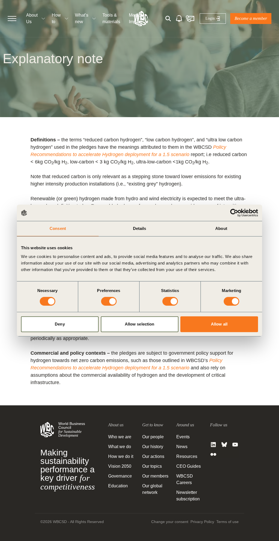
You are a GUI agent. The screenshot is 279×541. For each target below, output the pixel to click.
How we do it (120, 456)
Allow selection (139, 324)
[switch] (109, 301)
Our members (155, 476)
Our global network (152, 489)
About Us (32, 18)
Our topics (152, 466)
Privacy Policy (202, 521)
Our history (152, 446)
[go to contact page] (189, 18)
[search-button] (168, 18)
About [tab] (221, 228)
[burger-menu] (12, 18)
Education (118, 486)
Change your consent (169, 521)
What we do (119, 446)
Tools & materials (111, 18)
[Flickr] (213, 454)
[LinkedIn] (213, 444)
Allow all (219, 324)
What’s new (81, 18)
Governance (120, 476)
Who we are (119, 436)
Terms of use (227, 521)
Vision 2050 (119, 466)
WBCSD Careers (184, 479)
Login (210, 18)
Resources (186, 456)
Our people (153, 436)
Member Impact (137, 18)
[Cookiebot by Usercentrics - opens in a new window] (234, 213)
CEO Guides (188, 466)
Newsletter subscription (188, 495)
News (181, 446)
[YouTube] (235, 444)
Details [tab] (139, 228)
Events (183, 436)
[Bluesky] (224, 444)
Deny (60, 324)
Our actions (153, 456)
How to (56, 18)
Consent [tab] (58, 228)
